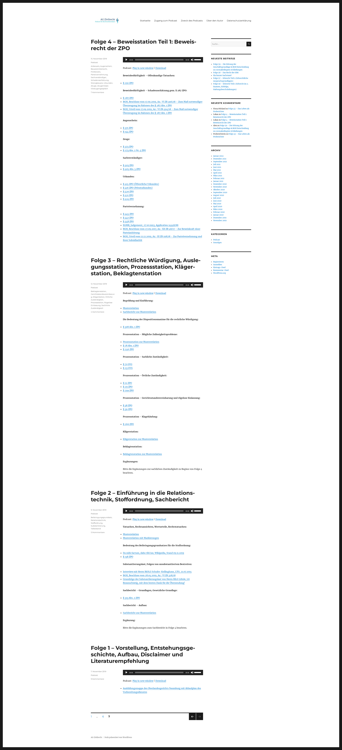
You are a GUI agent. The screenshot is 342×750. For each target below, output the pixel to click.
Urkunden (108, 83)
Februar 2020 (219, 212)
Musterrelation (131, 308)
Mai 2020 (217, 204)
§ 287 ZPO (128, 98)
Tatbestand (96, 529)
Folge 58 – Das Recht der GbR (225, 72)
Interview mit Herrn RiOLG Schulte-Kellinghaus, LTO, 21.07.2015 (157, 571)
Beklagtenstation (98, 291)
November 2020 (220, 187)
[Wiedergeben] (126, 59)
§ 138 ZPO (128, 556)
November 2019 (220, 220)
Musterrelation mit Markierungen (141, 538)
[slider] (198, 59)
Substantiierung (98, 526)
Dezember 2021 (219, 159)
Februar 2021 (218, 178)
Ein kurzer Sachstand (222, 75)
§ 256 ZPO (128, 349)
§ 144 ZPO (128, 131)
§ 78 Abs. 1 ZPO (131, 345)
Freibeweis (95, 72)
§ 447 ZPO (128, 217)
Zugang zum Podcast (165, 20)
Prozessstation (97, 302)
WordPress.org (219, 273)
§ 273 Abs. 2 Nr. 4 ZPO (134, 150)
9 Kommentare (97, 679)
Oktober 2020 (219, 190)
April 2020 (217, 206)
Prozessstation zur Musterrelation (141, 341)
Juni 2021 (217, 167)
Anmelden (217, 264)
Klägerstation (99, 297)
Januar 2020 (218, 215)
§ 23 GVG (128, 368)
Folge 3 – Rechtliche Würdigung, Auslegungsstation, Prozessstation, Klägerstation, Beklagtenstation (146, 267)
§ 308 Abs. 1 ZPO (131, 326)
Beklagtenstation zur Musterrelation (142, 454)
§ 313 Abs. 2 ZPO (131, 597)
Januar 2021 (218, 181)
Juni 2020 (217, 201)
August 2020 (218, 195)
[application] (163, 59)
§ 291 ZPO (128, 83)
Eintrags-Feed (219, 267)
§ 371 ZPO (128, 128)
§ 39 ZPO (127, 409)
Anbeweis (95, 66)
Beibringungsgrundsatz (101, 517)
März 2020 (217, 209)
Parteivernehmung (99, 74)
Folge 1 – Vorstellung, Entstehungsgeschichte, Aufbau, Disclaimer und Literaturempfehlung (143, 654)
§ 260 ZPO (128, 424)
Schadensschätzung (100, 80)
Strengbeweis (97, 83)
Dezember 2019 (219, 218)
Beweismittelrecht (99, 69)
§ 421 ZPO (128, 195)
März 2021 (217, 176)
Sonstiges (217, 242)
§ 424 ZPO (128, 199)
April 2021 (217, 173)
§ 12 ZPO (127, 383)
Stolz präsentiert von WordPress (118, 737)
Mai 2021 (217, 170)
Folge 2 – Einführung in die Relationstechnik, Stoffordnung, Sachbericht (143, 496)
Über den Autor (214, 20)
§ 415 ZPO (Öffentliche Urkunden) (141, 184)
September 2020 (220, 192)
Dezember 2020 (220, 184)
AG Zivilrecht (96, 737)
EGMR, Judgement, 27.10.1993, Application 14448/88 (150, 225)
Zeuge (93, 86)
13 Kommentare (98, 532)
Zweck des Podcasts (192, 20)
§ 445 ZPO (128, 214)
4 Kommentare (97, 312)
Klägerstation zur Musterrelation (140, 439)
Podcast (94, 62)
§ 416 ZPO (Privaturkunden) (138, 187)
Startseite (145, 20)
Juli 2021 (216, 164)
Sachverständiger (98, 77)
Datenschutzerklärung (239, 20)
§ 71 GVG (127, 364)
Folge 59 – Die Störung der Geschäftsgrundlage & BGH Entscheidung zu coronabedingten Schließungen (231, 67)
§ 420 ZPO (128, 191)
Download (160, 68)
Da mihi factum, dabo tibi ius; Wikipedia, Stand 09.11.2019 (153, 553)
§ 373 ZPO (128, 146)
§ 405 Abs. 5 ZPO (132, 169)
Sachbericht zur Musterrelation (139, 312)
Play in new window (143, 68)
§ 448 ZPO (128, 221)
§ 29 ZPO (128, 386)
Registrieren (218, 262)
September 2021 (220, 161)
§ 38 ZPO (127, 405)
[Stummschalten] (192, 59)
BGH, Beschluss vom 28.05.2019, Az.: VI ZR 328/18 (149, 575)
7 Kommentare (97, 92)
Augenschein (106, 66)
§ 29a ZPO (128, 390)
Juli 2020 (217, 198)
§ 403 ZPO (128, 165)
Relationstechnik (98, 520)
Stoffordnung (96, 523)
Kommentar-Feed (221, 270)
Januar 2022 (218, 156)
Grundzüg (128, 579)
